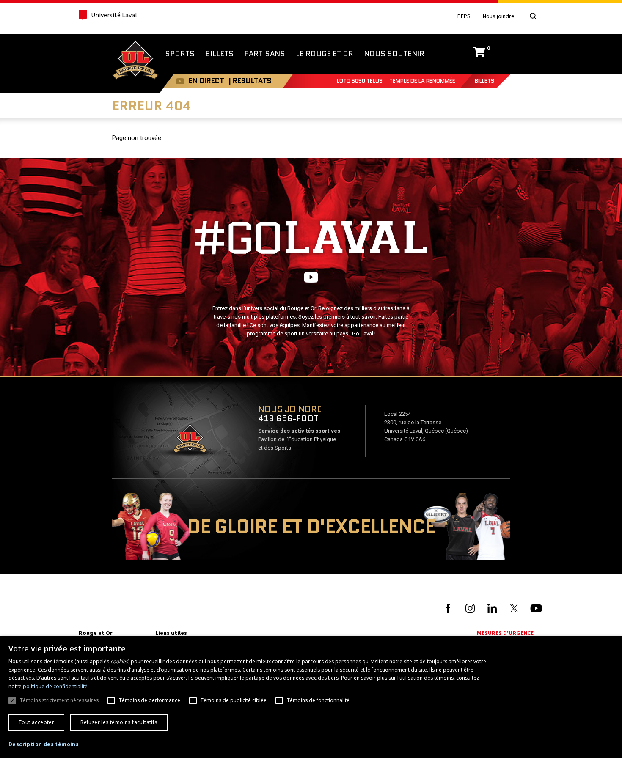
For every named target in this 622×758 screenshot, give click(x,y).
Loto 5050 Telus (360, 81)
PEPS (464, 16)
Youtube (180, 81)
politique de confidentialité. (56, 686)
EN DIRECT (206, 81)
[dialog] (311, 697)
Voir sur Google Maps (189, 441)
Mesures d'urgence (505, 633)
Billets (484, 81)
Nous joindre (499, 16)
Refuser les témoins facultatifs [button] (118, 722)
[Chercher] (533, 16)
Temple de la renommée (422, 81)
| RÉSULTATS (250, 81)
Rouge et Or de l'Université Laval (135, 61)
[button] (43, 744)
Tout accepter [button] (36, 722)
